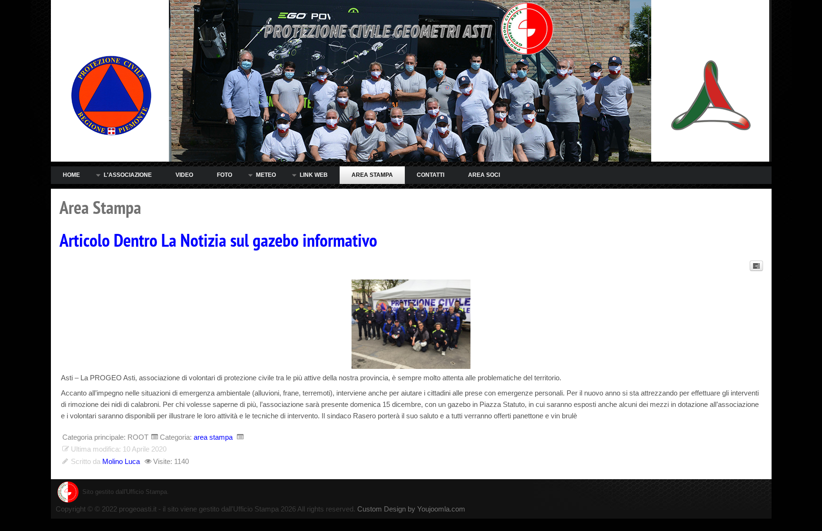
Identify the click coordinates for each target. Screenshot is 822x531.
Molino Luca (121, 461)
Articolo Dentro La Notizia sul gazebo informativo (218, 241)
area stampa (213, 437)
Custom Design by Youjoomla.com (411, 509)
